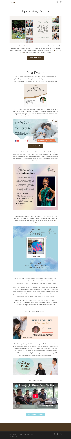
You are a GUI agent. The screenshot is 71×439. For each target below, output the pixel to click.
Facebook (22, 52)
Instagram (56, 50)
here (44, 311)
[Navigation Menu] (60, 2)
